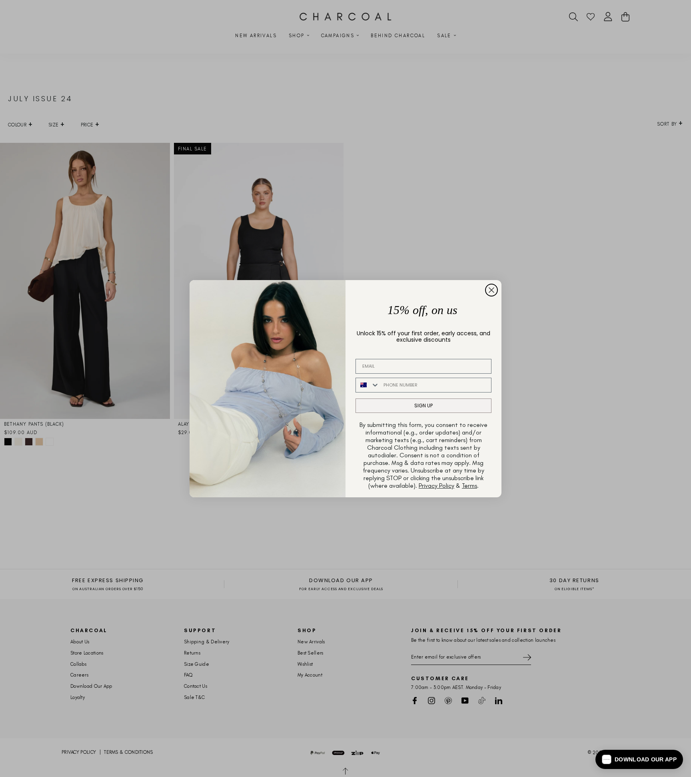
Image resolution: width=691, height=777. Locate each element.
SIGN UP (423, 405)
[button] (639, 759)
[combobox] (367, 385)
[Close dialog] (491, 290)
